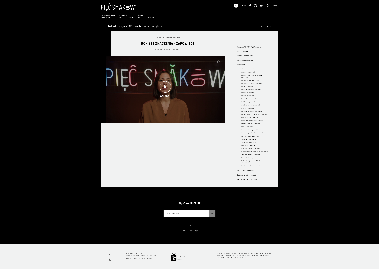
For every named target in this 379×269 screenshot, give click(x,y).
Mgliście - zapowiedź (248, 102)
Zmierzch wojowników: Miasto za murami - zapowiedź (254, 162)
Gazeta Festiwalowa (245, 56)
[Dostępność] (268, 5)
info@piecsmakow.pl (189, 230)
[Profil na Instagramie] (255, 5)
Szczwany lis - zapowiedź (249, 130)
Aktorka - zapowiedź (247, 69)
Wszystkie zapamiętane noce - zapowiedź (254, 151)
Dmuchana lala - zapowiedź (250, 80)
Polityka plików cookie (145, 258)
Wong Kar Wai (158, 26)
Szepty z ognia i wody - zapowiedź (252, 133)
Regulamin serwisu (132, 258)
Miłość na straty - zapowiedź (250, 105)
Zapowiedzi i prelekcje (173, 37)
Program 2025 (125, 26)
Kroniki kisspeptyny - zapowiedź (251, 89)
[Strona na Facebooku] (250, 5)
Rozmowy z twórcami (245, 171)
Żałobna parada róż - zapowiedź (251, 166)
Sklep (146, 26)
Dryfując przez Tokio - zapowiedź (252, 83)
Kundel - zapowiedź (247, 92)
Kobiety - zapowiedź (247, 86)
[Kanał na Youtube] (261, 5)
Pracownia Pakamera (139, 255)
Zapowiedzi (241, 64)
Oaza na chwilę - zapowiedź (250, 117)
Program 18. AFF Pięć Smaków (249, 47)
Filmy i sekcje (242, 51)
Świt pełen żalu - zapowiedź (250, 136)
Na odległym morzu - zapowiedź (251, 111)
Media (138, 26)
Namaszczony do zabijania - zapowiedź (254, 114)
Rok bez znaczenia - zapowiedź (251, 123)
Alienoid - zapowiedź (248, 72)
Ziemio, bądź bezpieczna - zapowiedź (253, 158)
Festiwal (112, 26)
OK (212, 213)
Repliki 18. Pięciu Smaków (247, 179)
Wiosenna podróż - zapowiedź (251, 148)
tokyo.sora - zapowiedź (248, 145)
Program (158, 37)
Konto (268, 26)
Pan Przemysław (151, 255)
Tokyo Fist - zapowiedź (248, 139)
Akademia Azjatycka (245, 60)
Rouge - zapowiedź (247, 126)
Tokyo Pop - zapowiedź (248, 142)
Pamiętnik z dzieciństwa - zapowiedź (253, 120)
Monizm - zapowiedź (248, 108)
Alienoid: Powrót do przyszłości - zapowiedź (252, 76)
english (275, 5)
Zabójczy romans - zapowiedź (251, 154)
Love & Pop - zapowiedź (249, 99)
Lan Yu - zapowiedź (247, 95)
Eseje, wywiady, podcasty (247, 175)
